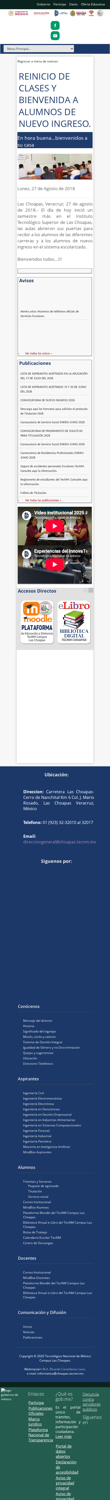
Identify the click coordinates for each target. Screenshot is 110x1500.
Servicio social (38, 1196)
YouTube (28, 870)
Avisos (27, 1326)
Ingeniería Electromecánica (42, 1098)
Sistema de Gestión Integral (42, 1042)
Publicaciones (32, 1337)
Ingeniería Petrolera (37, 1141)
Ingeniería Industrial (37, 1136)
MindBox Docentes (36, 1278)
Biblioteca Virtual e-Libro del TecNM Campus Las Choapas (57, 1224)
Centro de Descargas (38, 1243)
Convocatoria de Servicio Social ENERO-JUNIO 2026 (52, 422)
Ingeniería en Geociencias (41, 1109)
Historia (28, 1026)
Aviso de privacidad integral (65, 1483)
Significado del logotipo (39, 1031)
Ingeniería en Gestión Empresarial (47, 1114)
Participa (59, 4)
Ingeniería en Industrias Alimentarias (49, 1120)
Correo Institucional (37, 1202)
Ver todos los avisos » (38, 353)
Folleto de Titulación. (33, 493)
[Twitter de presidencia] (92, 1431)
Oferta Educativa (93, 4)
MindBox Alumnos (36, 1207)
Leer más (64, 1436)
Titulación (35, 1191)
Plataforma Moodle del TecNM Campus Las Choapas (54, 1215)
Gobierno (43, 4)
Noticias (29, 1332)
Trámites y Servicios (37, 1181)
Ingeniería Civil (33, 1093)
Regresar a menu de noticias (37, 61)
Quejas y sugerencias (38, 1053)
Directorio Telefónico (38, 1063)
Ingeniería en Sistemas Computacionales (52, 1125)
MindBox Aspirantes (37, 1152)
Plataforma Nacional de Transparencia (40, 1434)
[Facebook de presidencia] (84, 1431)
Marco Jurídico (35, 1421)
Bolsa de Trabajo (35, 1232)
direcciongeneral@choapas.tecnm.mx (59, 842)
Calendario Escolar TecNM (42, 1237)
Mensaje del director (37, 1020)
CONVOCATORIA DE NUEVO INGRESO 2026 (47, 400)
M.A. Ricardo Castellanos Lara (63, 1369)
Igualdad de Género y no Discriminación (51, 1047)
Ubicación (30, 1058)
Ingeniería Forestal (36, 1130)
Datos (73, 4)
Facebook (20, 870)
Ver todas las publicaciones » (43, 500)
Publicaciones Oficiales (40, 1411)
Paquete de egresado (43, 1186)
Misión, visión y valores (39, 1037)
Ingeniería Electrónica (38, 1104)
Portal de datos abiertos (64, 1451)
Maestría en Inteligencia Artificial (46, 1147)
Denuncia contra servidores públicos (92, 1402)
